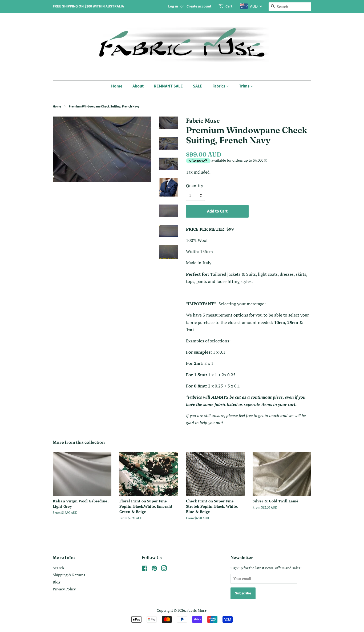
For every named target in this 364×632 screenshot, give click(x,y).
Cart (228, 6)
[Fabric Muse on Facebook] (144, 569)
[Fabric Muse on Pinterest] (154, 569)
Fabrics (219, 86)
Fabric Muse (197, 610)
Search (58, 568)
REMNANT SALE (168, 86)
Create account (199, 6)
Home (116, 86)
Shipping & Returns (69, 575)
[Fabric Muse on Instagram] (164, 569)
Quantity (194, 186)
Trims (244, 86)
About (138, 86)
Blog (56, 582)
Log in (173, 6)
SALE (197, 86)
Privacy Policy (64, 589)
